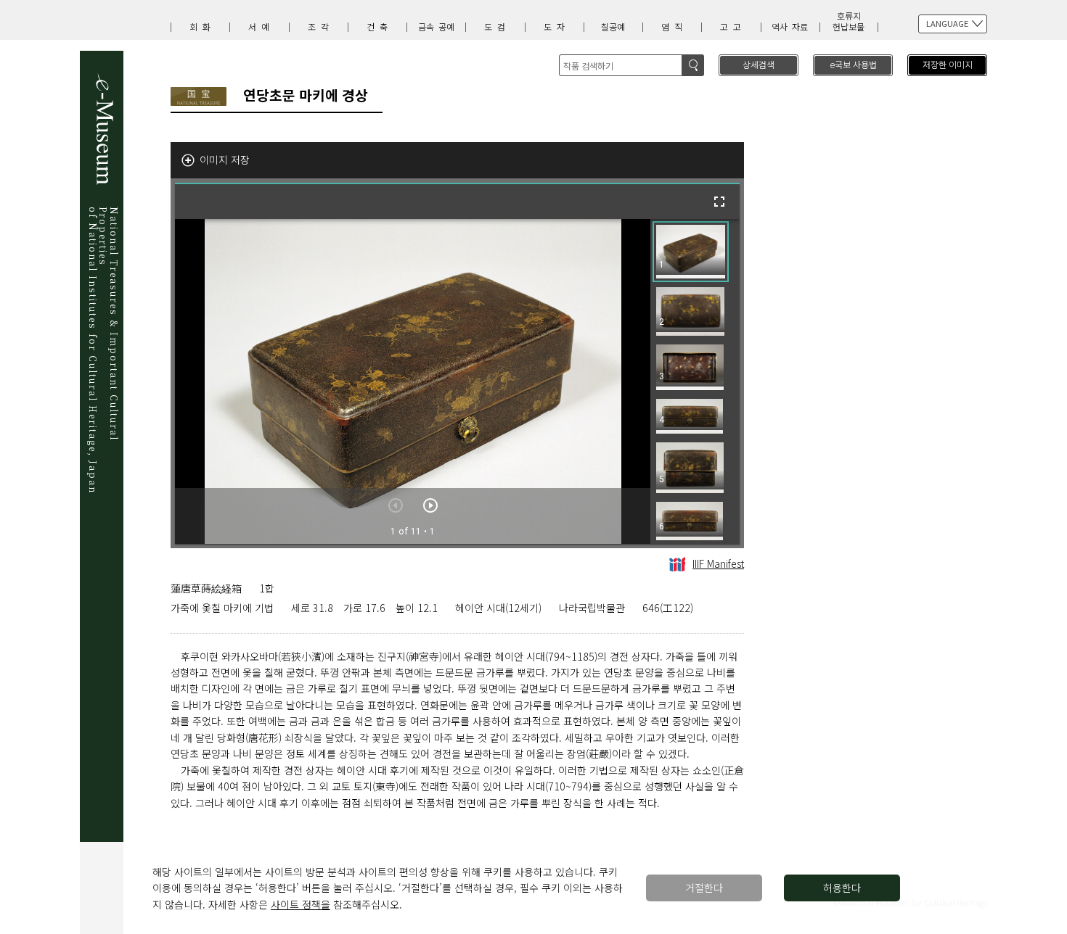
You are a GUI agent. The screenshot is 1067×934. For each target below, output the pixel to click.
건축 (380, 26)
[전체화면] (719, 201)
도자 (557, 26)
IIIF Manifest (718, 563)
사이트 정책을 (300, 904)
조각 (321, 26)
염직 (674, 26)
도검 (497, 26)
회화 (202, 26)
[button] (690, 251)
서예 (261, 26)
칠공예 (613, 26)
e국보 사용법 (853, 64)
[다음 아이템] (430, 505)
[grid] (695, 381)
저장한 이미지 (948, 64)
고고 (733, 26)
